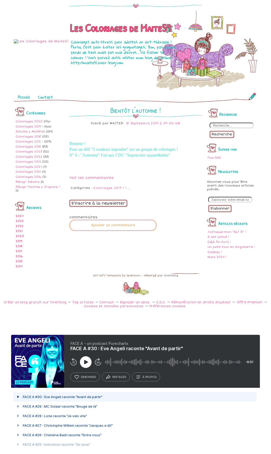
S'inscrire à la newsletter (98, 203)
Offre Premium (250, 302)
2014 (19, 266)
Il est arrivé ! (218, 237)
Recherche (222, 134)
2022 (20, 226)
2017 (19, 251)
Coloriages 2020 (29, 121)
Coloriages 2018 (28, 136)
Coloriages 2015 (28, 146)
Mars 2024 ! (217, 257)
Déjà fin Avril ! (219, 242)
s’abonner (88, 377)
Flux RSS (214, 157)
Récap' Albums (28, 182)
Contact (45, 97)
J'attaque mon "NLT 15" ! (226, 232)
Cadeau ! (214, 252)
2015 (19, 261)
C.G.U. (160, 302)
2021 (19, 231)
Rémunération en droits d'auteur (201, 302)
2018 (19, 246)
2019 (19, 241)
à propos (149, 377)
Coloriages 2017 (28, 171)
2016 (19, 256)
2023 (20, 221)
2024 (20, 216)
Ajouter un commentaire (113, 225)
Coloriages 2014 (28, 161)
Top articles (83, 302)
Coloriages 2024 (29, 166)
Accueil (24, 97)
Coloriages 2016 (28, 177)
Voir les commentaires (91, 178)
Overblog (171, 275)
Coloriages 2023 (29, 151)
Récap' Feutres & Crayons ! (38, 187)
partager (119, 377)
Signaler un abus (135, 302)
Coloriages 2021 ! (29, 141)
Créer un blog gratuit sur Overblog (35, 302)
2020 (20, 236)
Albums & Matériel (30, 131)
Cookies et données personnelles (113, 306)
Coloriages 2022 (29, 156)
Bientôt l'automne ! (135, 110)
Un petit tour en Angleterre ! (231, 247)
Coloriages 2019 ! (29, 126)
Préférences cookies (167, 306)
